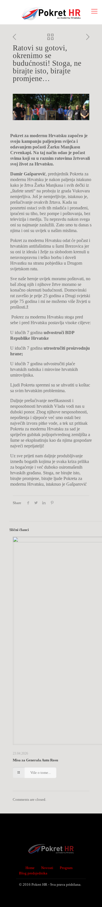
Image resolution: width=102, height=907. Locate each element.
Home (30, 868)
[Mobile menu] (94, 11)
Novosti (47, 868)
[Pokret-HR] (51, 12)
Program (66, 868)
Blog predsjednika (33, 873)
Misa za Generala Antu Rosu (35, 760)
